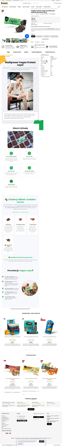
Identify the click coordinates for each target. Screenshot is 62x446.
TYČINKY (52, 56)
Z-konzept (22, 438)
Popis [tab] (8, 52)
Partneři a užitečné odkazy (6, 428)
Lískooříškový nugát (54, 36)
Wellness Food (48, 438)
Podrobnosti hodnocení (44, 13)
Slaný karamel (46, 36)
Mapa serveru (4, 426)
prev (2, 333)
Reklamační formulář (5, 419)
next (59, 333)
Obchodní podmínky (16, 0)
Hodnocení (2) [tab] (17, 52)
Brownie (33, 36)
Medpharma (40, 438)
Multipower (53, 13)
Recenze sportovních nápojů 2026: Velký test (53, 416)
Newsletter (3, 423)
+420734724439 (21, 418)
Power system (26, 438)
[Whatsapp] (22, 421)
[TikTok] (26, 421)
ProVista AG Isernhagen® (34, 438)
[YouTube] (24, 421)
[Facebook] (18, 421)
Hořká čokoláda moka (8, 392)
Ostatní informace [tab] (50, 52)
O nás (3, 422)
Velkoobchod (4, 421)
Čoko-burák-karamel (32, 391)
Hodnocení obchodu (31, 398)
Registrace (58, 0)
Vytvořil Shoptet (57, 445)
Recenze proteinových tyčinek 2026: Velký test (53, 419)
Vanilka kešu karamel (16, 392)
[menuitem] (4, 6)
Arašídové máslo (39, 36)
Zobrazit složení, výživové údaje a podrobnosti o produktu (20, 308)
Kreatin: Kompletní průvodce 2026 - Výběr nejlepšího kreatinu (53, 421)
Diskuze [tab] (26, 52)
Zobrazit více (31, 409)
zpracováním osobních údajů (36, 419)
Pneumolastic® (17, 438)
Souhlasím (42, 441)
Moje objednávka (8, 0)
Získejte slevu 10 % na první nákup (38, 413)
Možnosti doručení (34, 24)
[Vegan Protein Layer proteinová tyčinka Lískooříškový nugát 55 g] (8, 240)
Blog (2, 427)
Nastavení (20, 443)
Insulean (44, 438)
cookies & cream (25, 391)
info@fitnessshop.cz (22, 416)
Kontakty (3, 0)
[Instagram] (20, 421)
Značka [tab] (37, 52)
